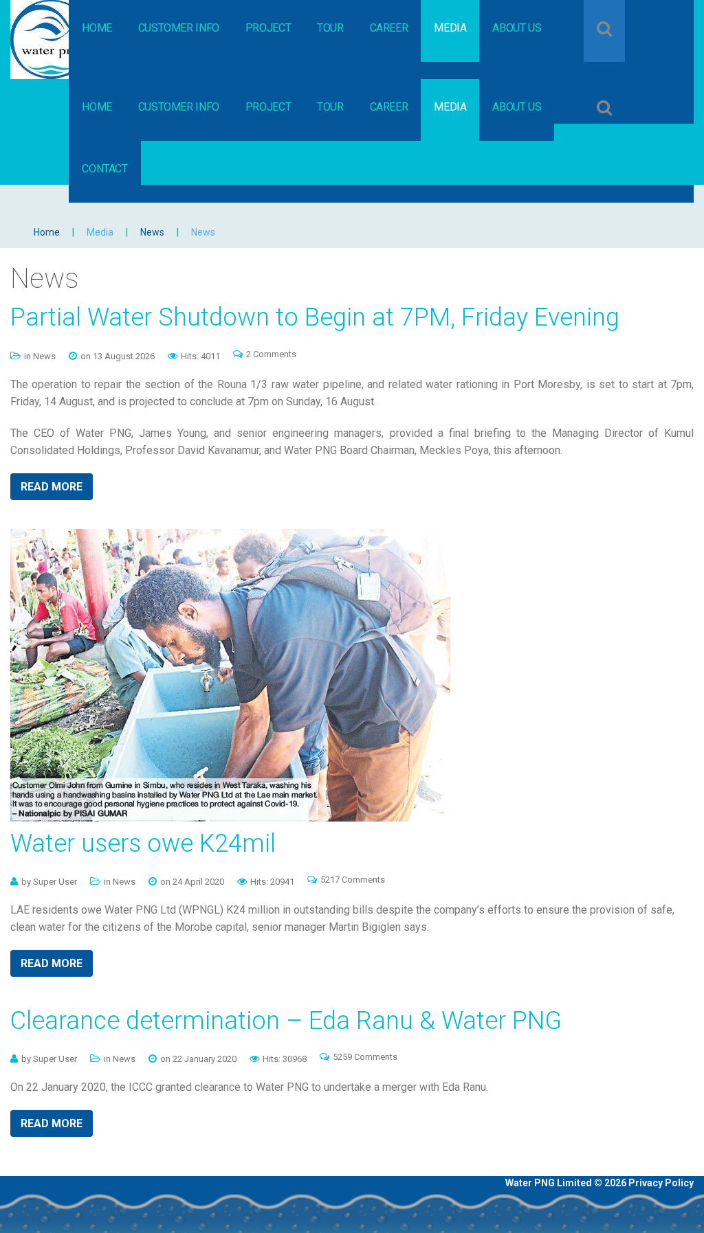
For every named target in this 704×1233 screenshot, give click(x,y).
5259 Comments (365, 1057)
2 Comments (271, 354)
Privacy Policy (661, 1182)
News (152, 232)
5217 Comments (352, 879)
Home (47, 232)
